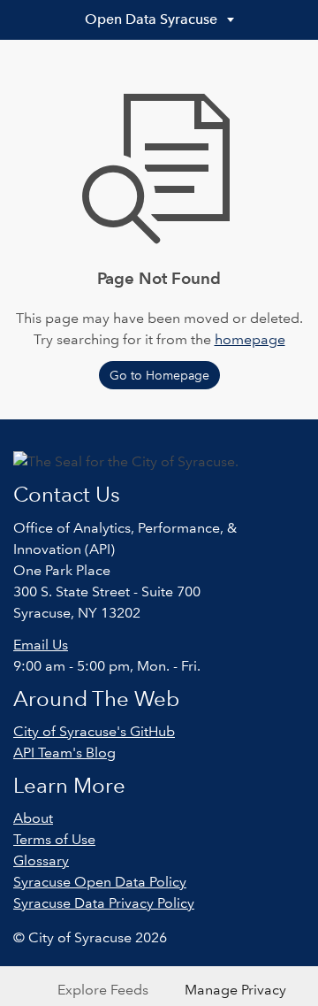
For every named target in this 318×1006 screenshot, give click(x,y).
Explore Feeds (102, 989)
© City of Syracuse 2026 (90, 937)
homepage (250, 339)
